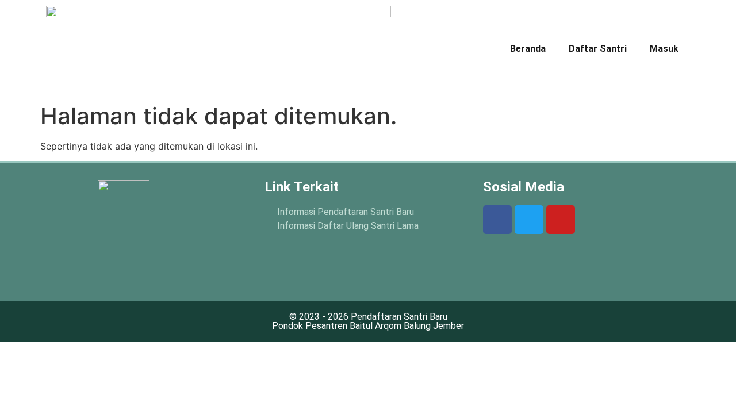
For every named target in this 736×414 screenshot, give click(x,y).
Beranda (528, 48)
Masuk (664, 48)
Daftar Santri (598, 48)
